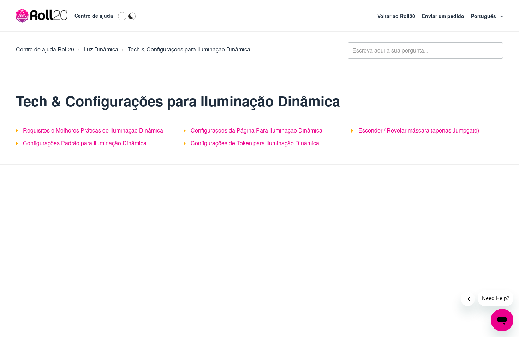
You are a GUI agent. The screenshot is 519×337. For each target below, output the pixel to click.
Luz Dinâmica (101, 49)
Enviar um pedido (444, 15)
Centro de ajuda (93, 15)
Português (484, 15)
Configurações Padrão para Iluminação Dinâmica (85, 143)
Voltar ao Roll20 (397, 15)
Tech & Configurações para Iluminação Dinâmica (189, 49)
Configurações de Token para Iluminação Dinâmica (255, 143)
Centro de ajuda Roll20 (45, 49)
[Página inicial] (42, 16)
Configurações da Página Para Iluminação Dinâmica (256, 130)
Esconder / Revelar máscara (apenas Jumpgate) (418, 130)
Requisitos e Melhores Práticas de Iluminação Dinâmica (93, 130)
